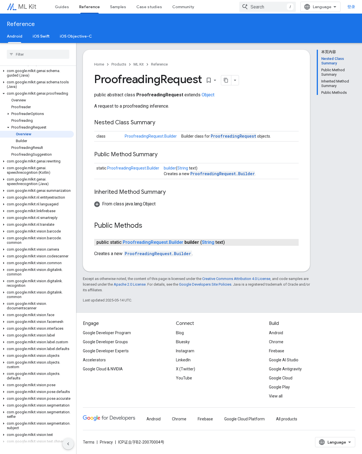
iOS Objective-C (76, 36)
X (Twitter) (185, 369)
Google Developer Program (107, 333)
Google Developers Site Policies (205, 284)
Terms (88, 442)
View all (276, 396)
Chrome (276, 342)
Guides (62, 6)
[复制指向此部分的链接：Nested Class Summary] (161, 123)
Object (208, 94)
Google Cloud (280, 378)
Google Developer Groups (105, 342)
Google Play (279, 387)
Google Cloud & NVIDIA (103, 369)
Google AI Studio (283, 360)
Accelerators (94, 360)
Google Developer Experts (106, 351)
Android (14, 36)
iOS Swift (41, 36)
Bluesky (183, 342)
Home (99, 64)
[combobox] (267, 7)
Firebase (276, 351)
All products (286, 419)
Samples (118, 6)
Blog (180, 333)
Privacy (106, 442)
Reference (89, 6)
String (182, 168)
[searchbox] (38, 54)
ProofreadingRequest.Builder (151, 136)
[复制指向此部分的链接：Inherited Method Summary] (171, 192)
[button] (37, 73)
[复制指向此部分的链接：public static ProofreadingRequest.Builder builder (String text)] (230, 242)
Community (183, 6)
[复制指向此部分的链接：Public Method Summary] (163, 154)
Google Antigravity (285, 369)
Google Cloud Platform (244, 419)
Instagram (185, 351)
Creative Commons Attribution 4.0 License (236, 279)
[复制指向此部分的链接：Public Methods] (148, 226)
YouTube (184, 378)
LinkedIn (183, 360)
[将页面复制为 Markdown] (226, 80)
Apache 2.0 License (130, 284)
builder (170, 168)
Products (118, 64)
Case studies (149, 6)
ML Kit (27, 6)
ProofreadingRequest (233, 136)
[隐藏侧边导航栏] (68, 443)
